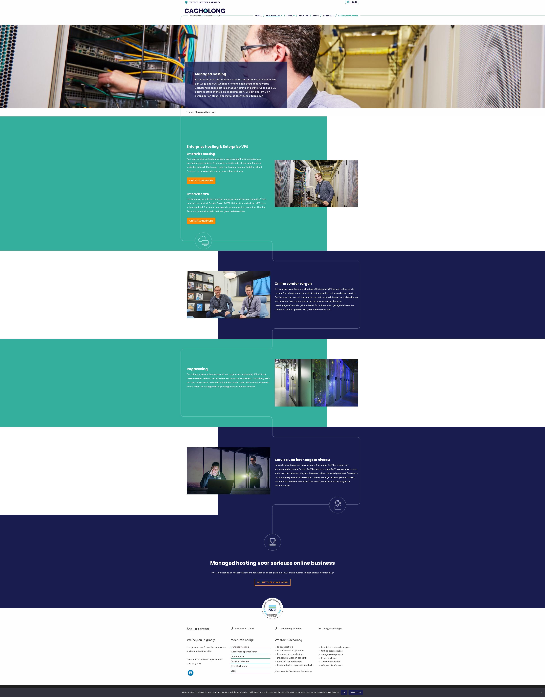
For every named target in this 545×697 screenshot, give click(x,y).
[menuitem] (259, 15)
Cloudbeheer (237, 656)
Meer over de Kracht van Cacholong (293, 671)
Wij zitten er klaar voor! (272, 582)
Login (354, 2)
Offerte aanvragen (201, 180)
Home (190, 112)
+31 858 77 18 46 (244, 628)
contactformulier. (203, 651)
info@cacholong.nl (332, 628)
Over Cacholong (239, 666)
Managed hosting (240, 646)
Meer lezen (355, 692)
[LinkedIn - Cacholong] (190, 674)
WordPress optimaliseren (244, 651)
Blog (233, 670)
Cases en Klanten (240, 661)
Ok (344, 692)
